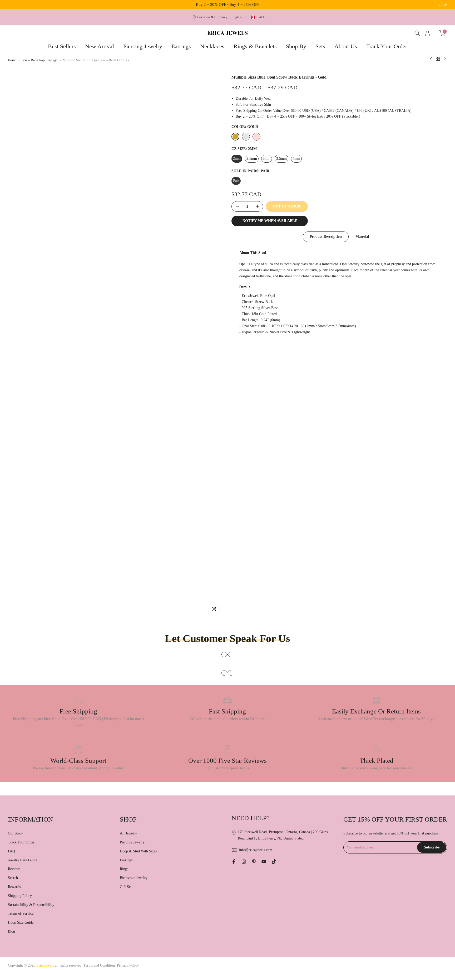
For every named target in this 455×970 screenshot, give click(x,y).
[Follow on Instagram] (243, 861)
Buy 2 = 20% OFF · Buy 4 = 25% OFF (227, 4)
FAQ (11, 851)
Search (13, 878)
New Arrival (99, 46)
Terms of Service (20, 913)
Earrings (181, 46)
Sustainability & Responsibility (31, 905)
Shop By (296, 46)
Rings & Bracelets (255, 46)
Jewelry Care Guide (22, 860)
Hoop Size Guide (20, 922)
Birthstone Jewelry (133, 878)
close (12, 5)
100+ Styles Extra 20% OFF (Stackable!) (329, 116)
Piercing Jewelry (142, 46)
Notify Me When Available (270, 221)
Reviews (14, 869)
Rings (124, 869)
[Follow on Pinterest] (253, 861)
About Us (345, 46)
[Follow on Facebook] (233, 861)
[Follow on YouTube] (263, 861)
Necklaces (212, 46)
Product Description (326, 237)
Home (12, 60)
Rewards (14, 887)
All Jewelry (128, 833)
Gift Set (126, 887)
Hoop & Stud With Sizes (138, 851)
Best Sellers (62, 46)
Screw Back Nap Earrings (39, 60)
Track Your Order (386, 46)
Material (362, 237)
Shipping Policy (20, 896)
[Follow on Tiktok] (273, 861)
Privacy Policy (128, 965)
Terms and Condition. (100, 965)
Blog (11, 931)
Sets (320, 46)
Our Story (15, 833)
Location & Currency (212, 17)
